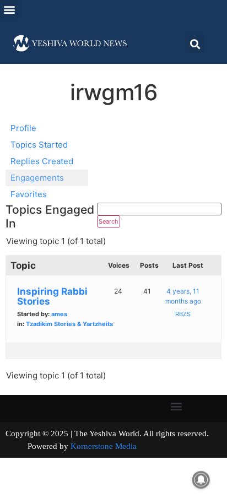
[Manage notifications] (201, 480)
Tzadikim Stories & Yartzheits (69, 324)
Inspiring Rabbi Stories (52, 296)
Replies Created (41, 161)
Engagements (37, 177)
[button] (9, 9)
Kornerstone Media (104, 446)
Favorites (28, 194)
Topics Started (39, 144)
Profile (23, 128)
